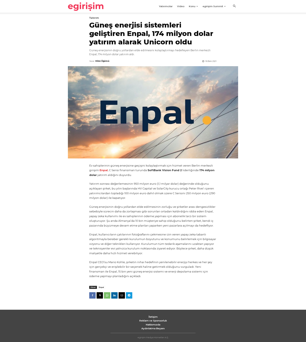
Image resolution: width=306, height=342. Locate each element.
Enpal (101, 287)
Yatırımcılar (166, 6)
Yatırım (94, 18)
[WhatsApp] (107, 295)
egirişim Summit (213, 6)
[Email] (122, 295)
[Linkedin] (114, 295)
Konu (192, 6)
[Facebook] (92, 295)
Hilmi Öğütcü (102, 61)
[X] (100, 295)
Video (180, 6)
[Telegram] (129, 295)
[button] (234, 6)
